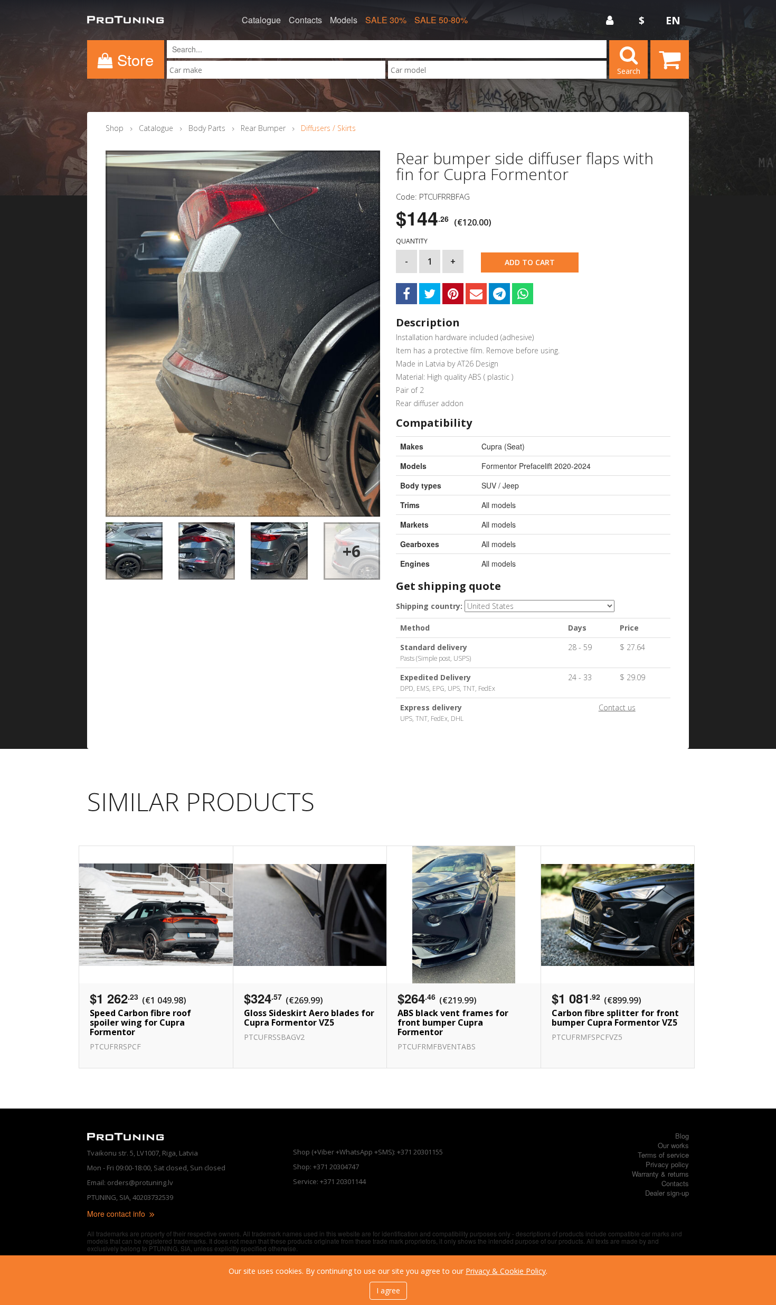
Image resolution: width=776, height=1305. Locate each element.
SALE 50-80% (441, 20)
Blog (682, 1136)
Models (343, 20)
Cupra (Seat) (503, 446)
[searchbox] (276, 70)
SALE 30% (385, 20)
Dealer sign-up (667, 1193)
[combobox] (276, 70)
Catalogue (261, 20)
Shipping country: (429, 606)
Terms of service (663, 1155)
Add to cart (530, 262)
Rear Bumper (263, 128)
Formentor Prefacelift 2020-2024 (536, 466)
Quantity (412, 241)
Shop (115, 128)
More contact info (117, 1213)
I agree (388, 1290)
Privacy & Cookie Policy (506, 1271)
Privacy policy (667, 1164)
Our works (673, 1145)
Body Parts (206, 128)
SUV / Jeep (500, 485)
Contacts (305, 20)
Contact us (617, 707)
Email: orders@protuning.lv (130, 1182)
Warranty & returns (660, 1174)
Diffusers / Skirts (328, 128)
